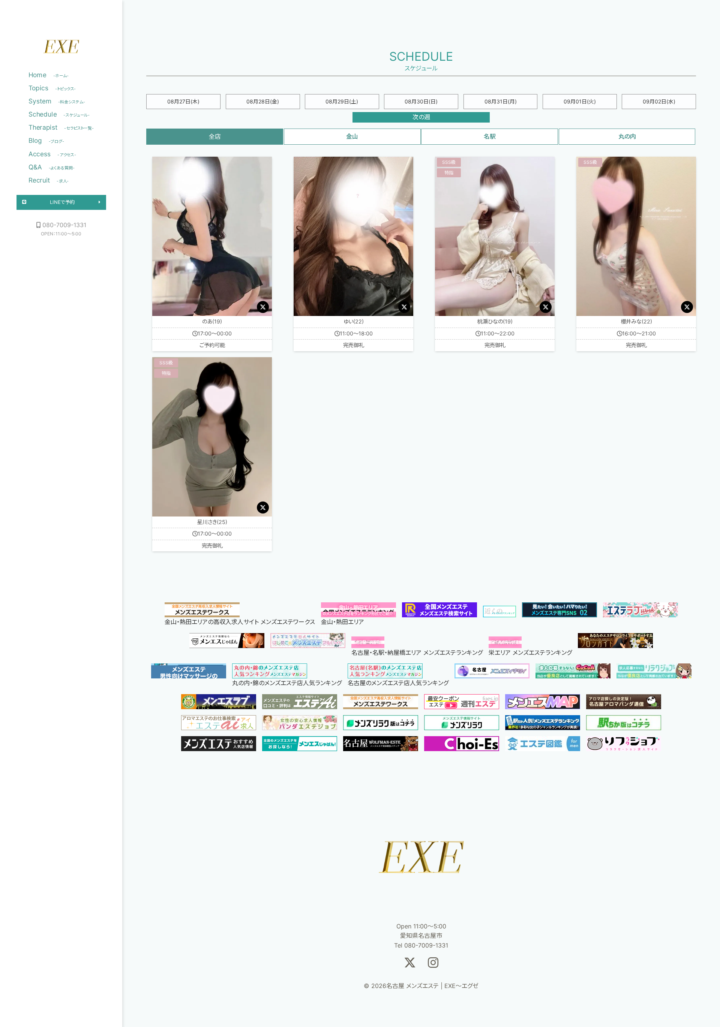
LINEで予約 (62, 202)
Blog (46, 140)
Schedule (59, 114)
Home (48, 74)
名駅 (490, 136)
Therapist (61, 127)
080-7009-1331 (64, 225)
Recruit (48, 180)
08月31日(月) (500, 101)
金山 (352, 136)
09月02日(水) (659, 101)
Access (52, 154)
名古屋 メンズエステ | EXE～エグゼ (61, 49)
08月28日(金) (262, 101)
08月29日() (342, 101)
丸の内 (627, 136)
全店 (215, 136)
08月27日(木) (183, 101)
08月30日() (421, 101)
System (56, 101)
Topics (52, 88)
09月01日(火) (580, 101)
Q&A (51, 167)
